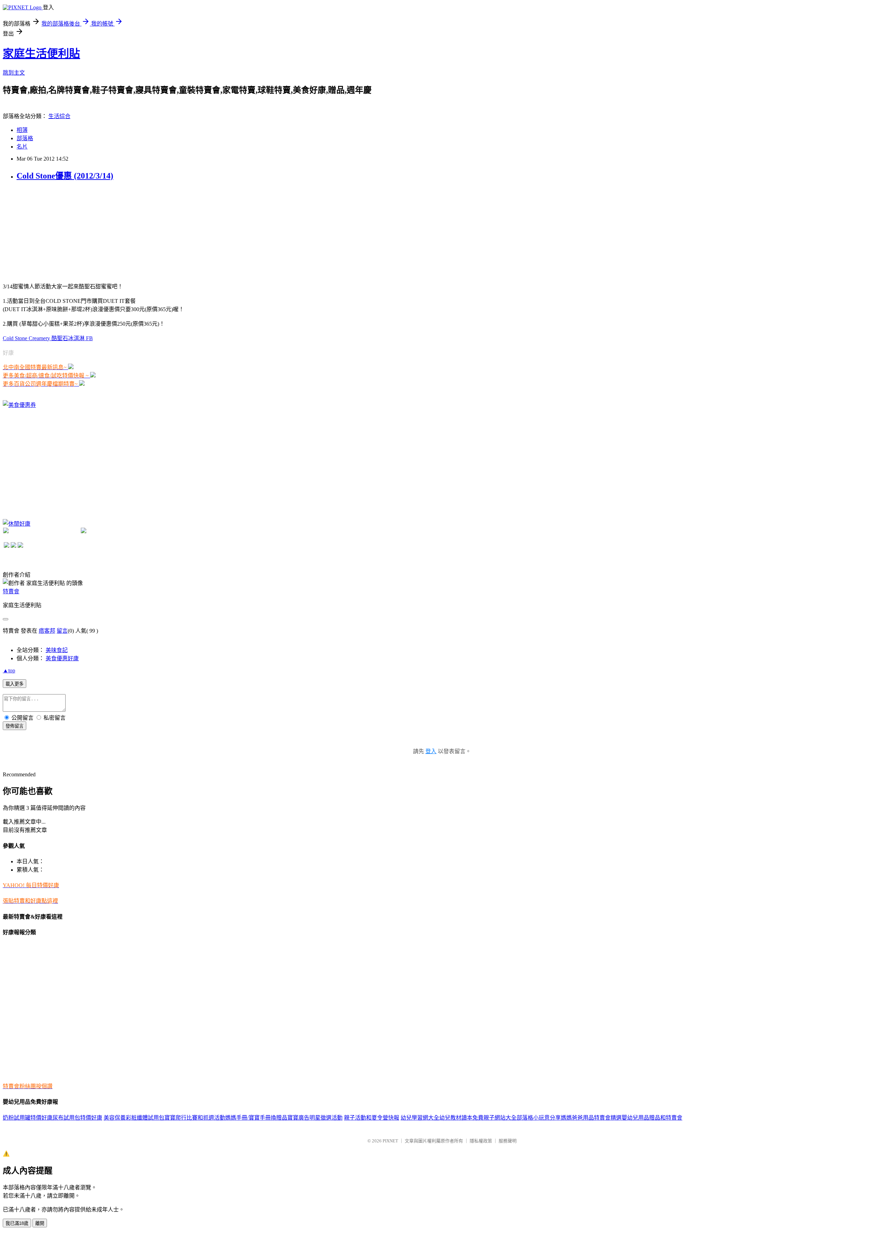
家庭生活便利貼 (41, 53)
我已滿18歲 (17, 1223)
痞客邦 (47, 631)
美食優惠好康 (62, 658)
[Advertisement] (54, 231)
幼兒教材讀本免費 (461, 1118)
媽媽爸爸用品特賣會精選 (591, 1118)
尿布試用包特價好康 (77, 1118)
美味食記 (57, 650)
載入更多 (14, 684)
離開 (39, 1223)
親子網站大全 (500, 1118)
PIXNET (390, 1140)
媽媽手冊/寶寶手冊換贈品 (256, 1118)
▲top (9, 670)
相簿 (22, 130)
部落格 (25, 138)
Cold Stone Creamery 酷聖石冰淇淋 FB (48, 338)
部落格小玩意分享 (539, 1118)
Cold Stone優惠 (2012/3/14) (65, 175)
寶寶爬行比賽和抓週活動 (194, 1118)
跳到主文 (14, 73)
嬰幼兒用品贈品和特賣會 (652, 1118)
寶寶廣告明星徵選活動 (315, 1118)
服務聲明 (508, 1140)
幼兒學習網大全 (420, 1118)
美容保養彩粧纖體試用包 (134, 1118)
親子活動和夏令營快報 (371, 1118)
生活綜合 (59, 116)
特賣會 (11, 591)
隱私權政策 (481, 1140)
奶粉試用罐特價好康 (27, 1118)
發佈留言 (14, 726)
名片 (22, 147)
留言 (62, 631)
